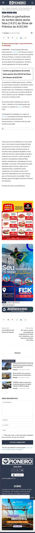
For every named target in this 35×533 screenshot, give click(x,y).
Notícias (8, 8)
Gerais (14, 12)
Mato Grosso (16, 302)
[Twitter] (8, 38)
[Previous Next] (17, 514)
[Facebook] (4, 38)
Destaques (14, 8)
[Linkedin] (21, 38)
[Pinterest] (12, 38)
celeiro (9, 302)
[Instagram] (17, 470)
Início (3, 8)
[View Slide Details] (17, 309)
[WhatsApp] (16, 38)
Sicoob (20, 107)
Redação (6, 33)
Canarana (15, 52)
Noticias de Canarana (8, 305)
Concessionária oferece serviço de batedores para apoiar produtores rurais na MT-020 (23, 365)
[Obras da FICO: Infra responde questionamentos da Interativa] (6, 376)
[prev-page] (3, 392)
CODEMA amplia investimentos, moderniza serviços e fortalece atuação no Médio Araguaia (22, 384)
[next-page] (6, 392)
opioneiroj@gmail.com (8, 478)
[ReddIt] (25, 38)
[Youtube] (22, 470)
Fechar (32, 497)
